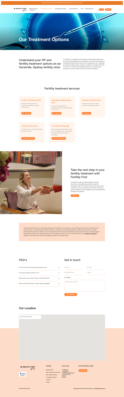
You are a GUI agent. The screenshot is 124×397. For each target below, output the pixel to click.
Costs (82, 8)
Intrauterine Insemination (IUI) (61, 102)
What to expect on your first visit (53, 372)
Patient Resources (89, 8)
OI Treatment (86, 113)
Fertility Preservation (28, 138)
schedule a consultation (91, 233)
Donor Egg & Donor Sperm (60, 8)
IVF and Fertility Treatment (46, 8)
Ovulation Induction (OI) (91, 100)
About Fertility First (73, 8)
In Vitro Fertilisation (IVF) (31, 100)
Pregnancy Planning (33, 8)
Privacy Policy (76, 388)
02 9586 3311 (65, 369)
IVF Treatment (26, 113)
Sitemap (48, 382)
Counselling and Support (51, 377)
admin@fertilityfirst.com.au (68, 372)
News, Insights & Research (51, 374)
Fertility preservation (29, 126)
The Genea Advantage (60, 126)
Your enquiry (67, 277)
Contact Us (32, 10)
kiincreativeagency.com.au (99, 388)
